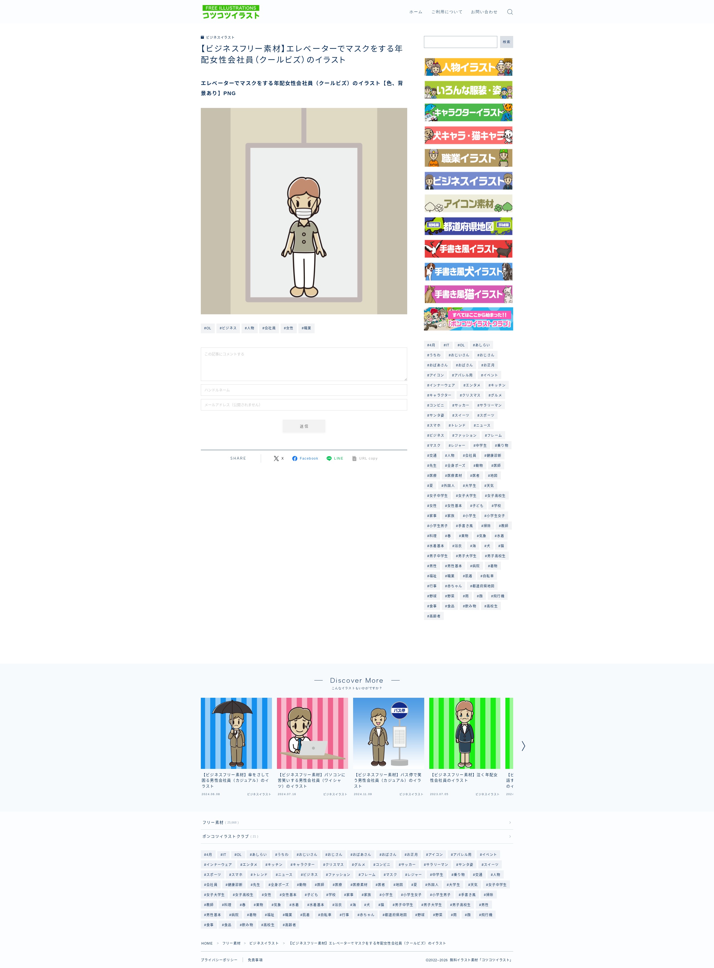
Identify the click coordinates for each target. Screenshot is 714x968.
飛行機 (499, 596)
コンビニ (437, 405)
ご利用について (447, 11)
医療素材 (454, 476)
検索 (506, 42)
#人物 (250, 328)
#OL (208, 328)
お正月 (489, 365)
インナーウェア (442, 385)
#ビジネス (228, 328)
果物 (465, 536)
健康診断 (494, 456)
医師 (497, 466)
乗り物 (502, 446)
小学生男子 (439, 526)
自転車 (488, 576)
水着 (500, 536)
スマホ (435, 426)
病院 (476, 566)
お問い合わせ (484, 11)
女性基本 (454, 506)
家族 (451, 516)
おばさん (466, 365)
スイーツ (462, 415)
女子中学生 (439, 496)
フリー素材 (219, 822)
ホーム (416, 11)
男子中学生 (439, 556)
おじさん (487, 355)
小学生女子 (496, 516)
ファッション (466, 436)
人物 (451, 456)
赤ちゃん (454, 586)
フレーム (494, 436)
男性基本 (454, 566)
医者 (476, 476)
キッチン (498, 385)
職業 (451, 576)
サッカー (462, 405)
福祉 (433, 576)
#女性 (289, 328)
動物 (479, 466)
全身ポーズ (456, 466)
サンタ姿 (437, 415)
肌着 (468, 576)
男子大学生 (468, 556)
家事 (433, 516)
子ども (478, 506)
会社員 (470, 456)
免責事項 (255, 960)
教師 (505, 526)
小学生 (470, 516)
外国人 (449, 486)
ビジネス (437, 436)
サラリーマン (491, 405)
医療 (433, 476)
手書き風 (466, 526)
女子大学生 (468, 496)
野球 (433, 596)
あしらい (483, 345)
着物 (494, 566)
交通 (433, 456)
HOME (207, 943)
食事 (433, 606)
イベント (490, 375)
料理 (433, 536)
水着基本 (437, 546)
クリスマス (471, 395)
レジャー (458, 446)
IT (447, 345)
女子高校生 (496, 496)
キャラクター (441, 395)
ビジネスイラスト (220, 37)
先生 (433, 466)
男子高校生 (496, 556)
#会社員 (269, 328)
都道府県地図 (483, 586)
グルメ (496, 395)
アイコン (437, 375)
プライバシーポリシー (219, 960)
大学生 (470, 486)
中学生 (481, 446)
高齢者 (435, 616)
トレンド (458, 426)
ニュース (483, 426)
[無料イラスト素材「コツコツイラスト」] (231, 12)
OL (462, 345)
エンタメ (473, 385)
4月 (432, 345)
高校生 (492, 606)
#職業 (307, 328)
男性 (433, 566)
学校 (497, 506)
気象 (482, 536)
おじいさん (460, 355)
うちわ (435, 355)
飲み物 (470, 606)
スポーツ (487, 415)
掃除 (487, 526)
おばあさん (439, 365)
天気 (490, 486)
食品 (451, 606)
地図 (494, 476)
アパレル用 (463, 375)
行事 (433, 586)
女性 (433, 506)
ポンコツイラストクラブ (229, 836)
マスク (435, 446)
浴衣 (458, 546)
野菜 (451, 596)
